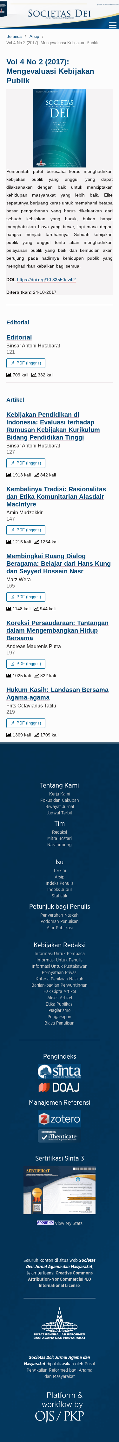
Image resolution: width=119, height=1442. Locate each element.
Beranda (14, 36)
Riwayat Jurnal (59, 807)
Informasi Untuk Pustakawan (60, 966)
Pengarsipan (59, 1017)
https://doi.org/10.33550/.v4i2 (46, 279)
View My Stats (69, 1223)
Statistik (59, 896)
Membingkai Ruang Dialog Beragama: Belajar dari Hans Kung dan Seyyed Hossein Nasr (58, 564)
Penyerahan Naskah (59, 915)
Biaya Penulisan (59, 1023)
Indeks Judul (59, 890)
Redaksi (59, 832)
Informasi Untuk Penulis (59, 960)
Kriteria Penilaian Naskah (59, 979)
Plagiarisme (59, 1010)
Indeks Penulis (59, 883)
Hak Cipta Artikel (59, 992)
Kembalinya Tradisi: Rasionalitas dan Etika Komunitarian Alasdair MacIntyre (56, 497)
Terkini (59, 871)
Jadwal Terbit (59, 813)
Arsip (34, 36)
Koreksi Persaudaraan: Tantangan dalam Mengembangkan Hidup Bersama (57, 630)
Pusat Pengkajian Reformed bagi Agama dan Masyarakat (61, 1370)
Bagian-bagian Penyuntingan (59, 985)
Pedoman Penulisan (60, 921)
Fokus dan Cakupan (59, 800)
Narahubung (59, 845)
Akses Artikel (59, 998)
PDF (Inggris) (28, 363)
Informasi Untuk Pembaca (60, 954)
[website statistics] (46, 1223)
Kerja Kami (59, 794)
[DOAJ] (59, 1092)
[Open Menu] (112, 25)
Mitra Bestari (59, 838)
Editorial (19, 337)
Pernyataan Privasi (59, 973)
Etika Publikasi (59, 1004)
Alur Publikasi (60, 928)
